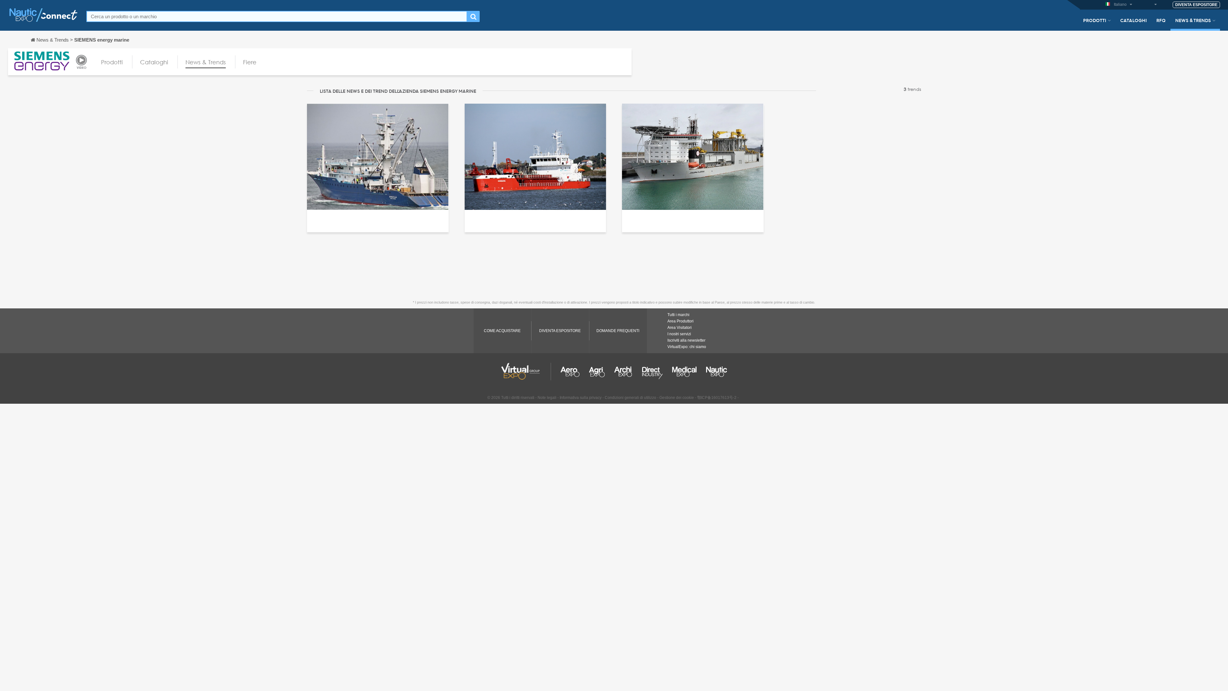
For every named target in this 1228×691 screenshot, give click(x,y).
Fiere (249, 62)
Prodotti (1094, 20)
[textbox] (276, 16)
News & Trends (1193, 20)
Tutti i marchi (678, 315)
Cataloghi (1133, 20)
